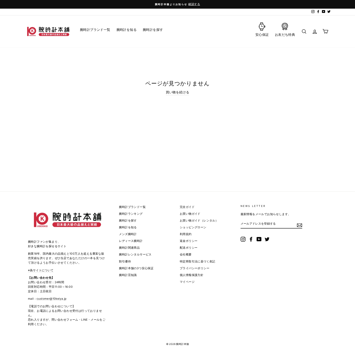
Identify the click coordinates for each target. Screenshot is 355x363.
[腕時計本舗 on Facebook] (251, 239)
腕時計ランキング (131, 213)
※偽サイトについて (41, 270)
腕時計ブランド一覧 (132, 207)
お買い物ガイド (190, 213)
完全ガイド (187, 207)
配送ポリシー (188, 247)
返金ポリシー (188, 240)
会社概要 (186, 254)
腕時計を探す (128, 220)
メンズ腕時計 (128, 234)
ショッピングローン (193, 227)
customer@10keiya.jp (52, 298)
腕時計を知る (128, 227)
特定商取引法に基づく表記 (197, 261)
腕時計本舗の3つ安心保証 (136, 268)
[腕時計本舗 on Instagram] (243, 239)
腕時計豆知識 (128, 275)
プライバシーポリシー (194, 268)
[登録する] (299, 225)
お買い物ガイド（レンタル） (199, 220)
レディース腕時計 (131, 240)
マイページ (187, 281)
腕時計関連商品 (129, 247)
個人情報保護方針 (191, 275)
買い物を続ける (177, 92)
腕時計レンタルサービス (135, 254)
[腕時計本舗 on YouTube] (259, 239)
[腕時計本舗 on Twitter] (267, 239)
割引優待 (125, 261)
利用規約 (186, 234)
